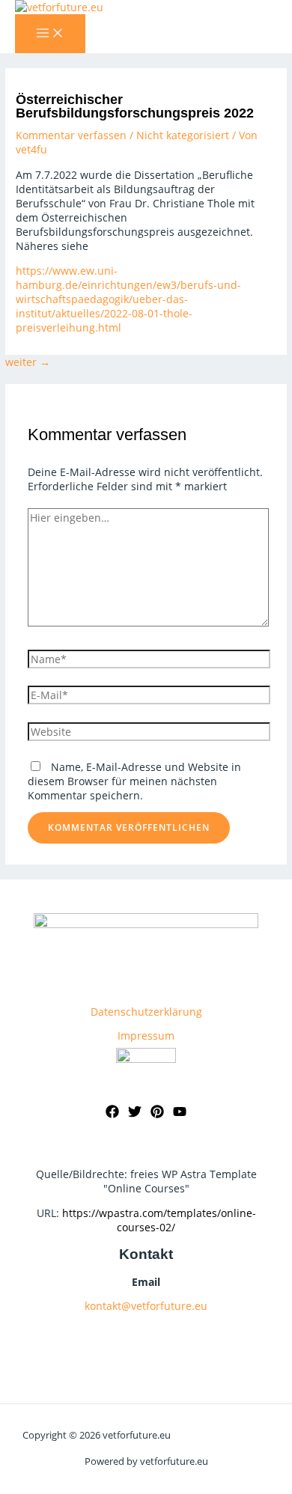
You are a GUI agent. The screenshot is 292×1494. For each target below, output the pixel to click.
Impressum (146, 1035)
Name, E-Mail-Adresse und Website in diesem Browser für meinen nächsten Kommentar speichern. (134, 781)
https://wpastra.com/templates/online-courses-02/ (159, 1220)
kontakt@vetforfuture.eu (146, 1306)
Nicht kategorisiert (182, 135)
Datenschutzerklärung (146, 1011)
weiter (27, 362)
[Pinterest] (157, 1114)
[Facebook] (112, 1114)
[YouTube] (179, 1114)
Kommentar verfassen (71, 135)
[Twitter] (135, 1114)
